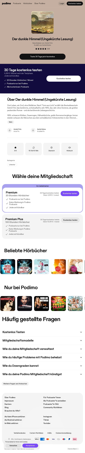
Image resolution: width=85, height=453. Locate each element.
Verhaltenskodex (20, 433)
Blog (6, 407)
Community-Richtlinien (52, 407)
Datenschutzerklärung (63, 433)
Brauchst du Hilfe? (12, 411)
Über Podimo (39, 3)
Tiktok (46, 420)
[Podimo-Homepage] (6, 3)
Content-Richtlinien (36, 433)
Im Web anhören (11, 423)
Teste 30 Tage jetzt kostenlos (42, 56)
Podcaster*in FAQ (50, 404)
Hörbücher (27, 3)
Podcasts (17, 3)
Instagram (47, 416)
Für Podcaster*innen (52, 397)
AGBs (49, 433)
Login (62, 3)
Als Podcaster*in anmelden (54, 401)
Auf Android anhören (13, 420)
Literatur (12, 165)
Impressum (9, 401)
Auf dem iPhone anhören (15, 416)
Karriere (8, 404)
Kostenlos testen (74, 3)
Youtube (46, 423)
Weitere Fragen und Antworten (15, 384)
